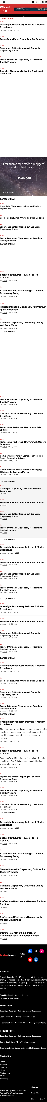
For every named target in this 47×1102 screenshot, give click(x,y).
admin (5, 432)
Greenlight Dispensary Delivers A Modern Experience (22, 26)
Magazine (4, 1070)
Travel (2, 1076)
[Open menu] (3, 2)
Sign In (33, 1099)
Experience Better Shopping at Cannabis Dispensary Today (20, 49)
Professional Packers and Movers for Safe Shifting (20, 428)
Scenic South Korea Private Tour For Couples (22, 39)
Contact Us (35, 1093)
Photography (5, 1073)
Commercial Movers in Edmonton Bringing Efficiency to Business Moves (21, 470)
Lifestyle (3, 1067)
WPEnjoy (10, 1095)
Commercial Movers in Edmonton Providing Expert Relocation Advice (21, 457)
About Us (34, 1087)
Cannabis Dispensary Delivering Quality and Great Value (21, 72)
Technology (5, 1079)
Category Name (8, 199)
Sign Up (42, 1099)
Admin (5, 30)
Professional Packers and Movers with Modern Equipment (23, 443)
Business (3, 1064)
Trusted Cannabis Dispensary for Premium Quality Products (21, 60)
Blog (2, 21)
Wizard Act (5, 9)
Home (2, 1062)
